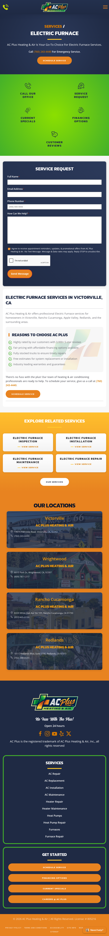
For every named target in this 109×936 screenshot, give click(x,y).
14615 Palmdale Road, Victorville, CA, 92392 (36, 531)
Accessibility (57, 928)
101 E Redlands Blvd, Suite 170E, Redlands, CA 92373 (40, 653)
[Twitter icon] (69, 733)
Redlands (55, 640)
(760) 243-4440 (42, 51)
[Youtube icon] (54, 733)
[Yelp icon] (61, 733)
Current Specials (54, 888)
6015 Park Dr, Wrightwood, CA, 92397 (33, 572)
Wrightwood (54, 559)
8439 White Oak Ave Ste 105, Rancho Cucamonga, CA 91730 (43, 613)
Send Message (20, 273)
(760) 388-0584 (21, 657)
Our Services (54, 481)
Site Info (71, 928)
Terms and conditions (35, 928)
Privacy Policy (13, 928)
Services (53, 26)
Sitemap (54, 932)
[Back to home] (54, 7)
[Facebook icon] (40, 733)
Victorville (54, 518)
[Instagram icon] (47, 733)
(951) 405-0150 (21, 617)
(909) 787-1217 (21, 576)
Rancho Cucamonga (54, 599)
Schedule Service (54, 60)
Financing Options (54, 878)
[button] (105, 7)
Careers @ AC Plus (54, 899)
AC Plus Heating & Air (54, 525)
